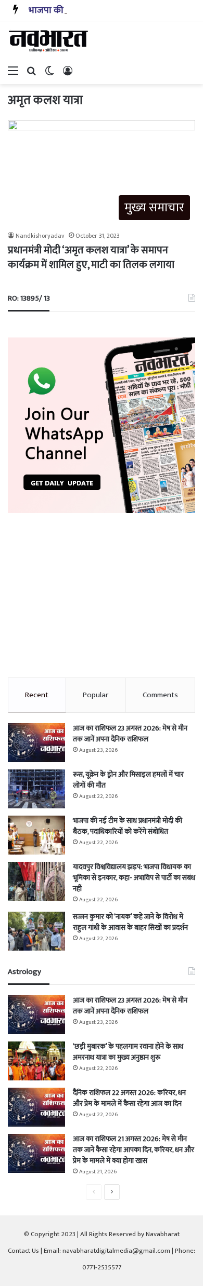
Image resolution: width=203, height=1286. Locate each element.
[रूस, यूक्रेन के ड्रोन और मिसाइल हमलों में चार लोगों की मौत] (36, 788)
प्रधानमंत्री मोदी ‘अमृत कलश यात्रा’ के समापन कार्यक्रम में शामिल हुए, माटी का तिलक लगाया (91, 257)
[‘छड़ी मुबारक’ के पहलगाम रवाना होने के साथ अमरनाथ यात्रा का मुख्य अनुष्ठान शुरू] (36, 1060)
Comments (160, 694)
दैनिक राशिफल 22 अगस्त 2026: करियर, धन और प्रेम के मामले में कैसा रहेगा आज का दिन (129, 1098)
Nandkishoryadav (40, 236)
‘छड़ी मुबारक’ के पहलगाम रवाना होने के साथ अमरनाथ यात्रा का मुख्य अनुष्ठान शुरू (128, 1051)
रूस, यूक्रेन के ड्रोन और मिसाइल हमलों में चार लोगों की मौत (128, 779)
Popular (95, 694)
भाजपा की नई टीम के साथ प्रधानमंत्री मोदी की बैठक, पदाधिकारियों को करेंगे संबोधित (127, 826)
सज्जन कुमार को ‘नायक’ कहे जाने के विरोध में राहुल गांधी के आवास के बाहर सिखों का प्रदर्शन (130, 922)
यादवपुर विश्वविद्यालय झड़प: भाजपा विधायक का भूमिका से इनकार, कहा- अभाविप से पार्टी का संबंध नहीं (134, 878)
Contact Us (23, 1250)
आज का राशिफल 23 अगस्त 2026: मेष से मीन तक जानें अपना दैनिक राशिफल (130, 733)
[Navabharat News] (49, 41)
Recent (36, 694)
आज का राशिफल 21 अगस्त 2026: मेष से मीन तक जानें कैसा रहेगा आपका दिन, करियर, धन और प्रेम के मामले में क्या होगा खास (133, 1150)
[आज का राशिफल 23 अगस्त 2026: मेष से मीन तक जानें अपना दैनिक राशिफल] (36, 742)
